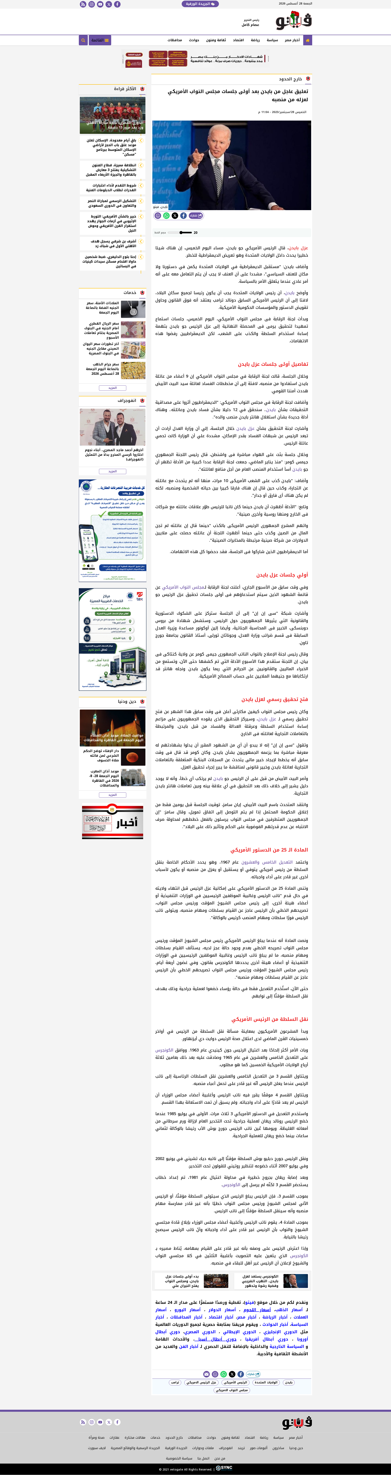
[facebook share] (183, 215)
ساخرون (278, 1448)
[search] (83, 40)
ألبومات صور (258, 1448)
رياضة (255, 40)
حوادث (194, 40)
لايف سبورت (97, 1448)
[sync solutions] (223, 1470)
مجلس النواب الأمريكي (183, 587)
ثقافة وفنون (216, 40)
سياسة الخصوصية (179, 1458)
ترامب (175, 1382)
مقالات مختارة (135, 1437)
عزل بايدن (245, 428)
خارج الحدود (174, 1437)
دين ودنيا (296, 1448)
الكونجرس (164, 1050)
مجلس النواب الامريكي (232, 1390)
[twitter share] (175, 215)
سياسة (272, 40)
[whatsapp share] (166, 215)
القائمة (98, 40)
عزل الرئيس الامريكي (201, 1382)
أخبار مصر (292, 40)
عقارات (115, 1437)
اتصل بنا (203, 1458)
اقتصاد (238, 40)
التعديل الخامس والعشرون (267, 862)
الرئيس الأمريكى (235, 1382)
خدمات (155, 1437)
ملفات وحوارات (203, 1448)
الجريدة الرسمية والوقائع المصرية (135, 1448)
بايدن (289, 293)
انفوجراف (226, 1448)
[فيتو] (294, 22)
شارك (194, 215)
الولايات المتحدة (266, 1382)
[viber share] (206, 1374)
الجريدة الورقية (198, 4)
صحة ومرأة (96, 1437)
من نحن (219, 1458)
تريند (241, 1448)
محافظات (175, 40)
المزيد (112, 388)
